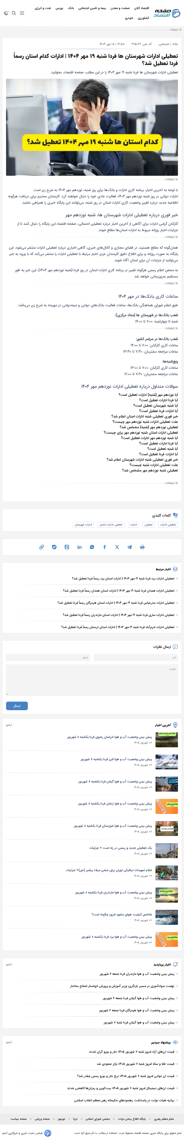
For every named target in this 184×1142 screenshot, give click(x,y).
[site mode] (6, 13)
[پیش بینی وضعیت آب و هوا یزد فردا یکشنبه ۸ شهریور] (167, 939)
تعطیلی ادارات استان (111, 525)
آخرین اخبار (163, 725)
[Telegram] (129, 547)
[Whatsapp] (92, 547)
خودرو (129, 18)
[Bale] (54, 547)
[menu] (22, 13)
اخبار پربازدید (162, 964)
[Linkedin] (79, 547)
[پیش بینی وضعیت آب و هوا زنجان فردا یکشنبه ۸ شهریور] (167, 806)
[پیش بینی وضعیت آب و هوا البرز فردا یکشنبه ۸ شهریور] (167, 762)
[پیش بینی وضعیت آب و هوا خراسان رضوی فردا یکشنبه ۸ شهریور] (167, 739)
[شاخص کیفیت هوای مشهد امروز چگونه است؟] (167, 917)
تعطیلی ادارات (168, 525)
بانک (71, 8)
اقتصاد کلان (142, 8)
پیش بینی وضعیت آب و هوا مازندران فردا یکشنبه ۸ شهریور (113, 892)
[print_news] (142, 547)
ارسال (16, 705)
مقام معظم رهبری (164, 1119)
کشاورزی (144, 18)
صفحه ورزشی (42, 1119)
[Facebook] (104, 547)
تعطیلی (149, 525)
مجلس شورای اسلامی (97, 1119)
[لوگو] (166, 13)
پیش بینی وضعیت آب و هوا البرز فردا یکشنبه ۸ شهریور (116, 759)
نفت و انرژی (43, 8)
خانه (175, 44)
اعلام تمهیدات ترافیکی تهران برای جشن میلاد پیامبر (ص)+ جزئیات (109, 870)
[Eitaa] (66, 547)
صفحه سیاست (18, 1119)
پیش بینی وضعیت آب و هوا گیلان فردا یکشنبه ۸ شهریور (115, 781)
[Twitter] (117, 547)
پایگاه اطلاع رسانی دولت (132, 1119)
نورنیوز (61, 1119)
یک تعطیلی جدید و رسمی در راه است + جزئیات (121, 848)
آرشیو (9, 725)
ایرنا (75, 1119)
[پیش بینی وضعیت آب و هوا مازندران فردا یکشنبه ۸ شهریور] (167, 895)
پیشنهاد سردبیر (161, 1042)
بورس (60, 8)
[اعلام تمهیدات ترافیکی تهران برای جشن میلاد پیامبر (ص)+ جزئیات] (167, 873)
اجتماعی (164, 44)
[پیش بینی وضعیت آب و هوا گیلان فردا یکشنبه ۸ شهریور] (167, 784)
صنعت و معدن (121, 8)
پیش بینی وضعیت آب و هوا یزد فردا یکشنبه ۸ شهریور (116, 937)
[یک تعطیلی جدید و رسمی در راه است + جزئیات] (167, 850)
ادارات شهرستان (83, 525)
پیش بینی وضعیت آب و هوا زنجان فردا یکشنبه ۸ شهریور (115, 803)
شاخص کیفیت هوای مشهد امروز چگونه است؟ (122, 914)
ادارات (133, 525)
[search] (14, 13)
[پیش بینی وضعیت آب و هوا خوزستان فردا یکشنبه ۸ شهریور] (167, 828)
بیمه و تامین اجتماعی (93, 8)
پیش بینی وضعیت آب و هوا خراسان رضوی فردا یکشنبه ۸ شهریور (109, 737)
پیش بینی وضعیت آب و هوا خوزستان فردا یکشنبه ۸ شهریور (113, 826)
